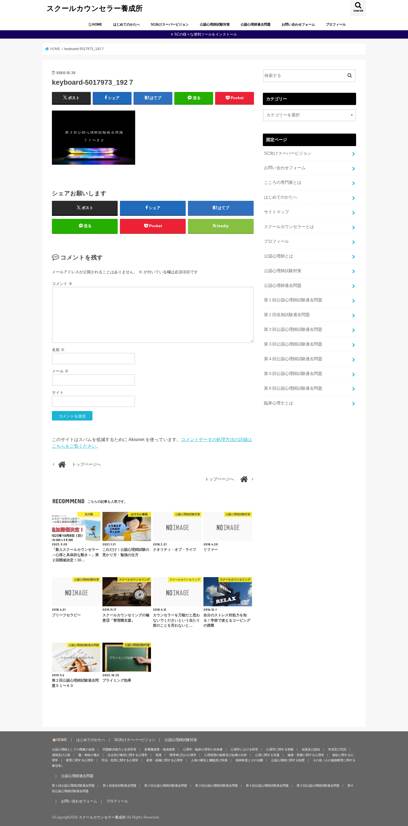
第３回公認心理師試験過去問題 (293, 344)
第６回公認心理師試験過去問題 (293, 388)
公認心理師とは (278, 256)
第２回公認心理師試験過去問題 (293, 329)
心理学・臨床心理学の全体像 (203, 749)
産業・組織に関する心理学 (164, 760)
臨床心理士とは (278, 403)
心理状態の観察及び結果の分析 (225, 755)
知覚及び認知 (311, 749)
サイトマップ (276, 212)
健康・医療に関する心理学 (306, 755)
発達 (158, 755)
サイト (58, 392)
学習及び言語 (337, 749)
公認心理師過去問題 (256, 24)
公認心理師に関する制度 (288, 760)
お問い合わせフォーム (298, 24)
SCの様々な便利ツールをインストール (205, 34)
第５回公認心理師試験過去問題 (293, 373)
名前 (58, 349)
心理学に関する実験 (280, 749)
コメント (62, 283)
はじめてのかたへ (126, 24)
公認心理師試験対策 (215, 24)
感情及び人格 (61, 755)
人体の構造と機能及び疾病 (209, 760)
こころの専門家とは (282, 182)
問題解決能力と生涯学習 (119, 749)
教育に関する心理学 (80, 760)
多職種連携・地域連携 (159, 749)
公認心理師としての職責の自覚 (73, 749)
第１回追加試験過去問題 (287, 314)
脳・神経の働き (89, 755)
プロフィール (336, 24)
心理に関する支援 (267, 755)
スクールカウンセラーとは (289, 226)
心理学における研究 (244, 749)
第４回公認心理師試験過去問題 (293, 359)
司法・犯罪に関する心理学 (120, 760)
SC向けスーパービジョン (170, 24)
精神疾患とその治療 (249, 760)
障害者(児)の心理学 (183, 755)
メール (60, 371)
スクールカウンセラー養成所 (95, 8)
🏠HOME (95, 24)
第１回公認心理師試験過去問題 (293, 300)
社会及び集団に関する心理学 (127, 755)
